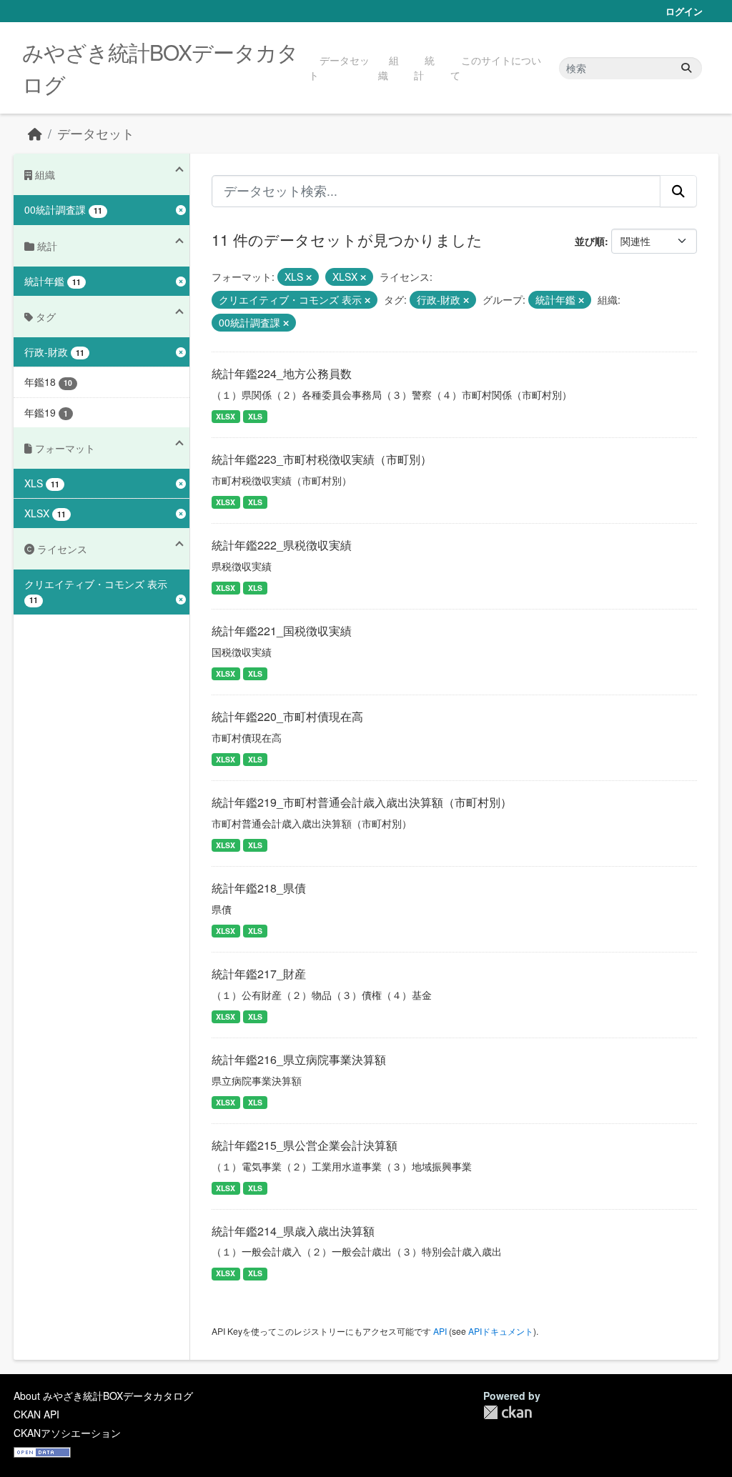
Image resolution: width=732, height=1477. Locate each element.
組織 (388, 67)
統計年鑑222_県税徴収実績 (282, 545)
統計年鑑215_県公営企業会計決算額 (304, 1145)
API (440, 1331)
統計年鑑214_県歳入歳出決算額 (293, 1231)
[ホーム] (35, 133)
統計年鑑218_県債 (259, 888)
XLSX (225, 416)
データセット (339, 67)
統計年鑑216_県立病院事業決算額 (299, 1059)
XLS (255, 416)
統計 (424, 67)
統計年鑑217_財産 (259, 973)
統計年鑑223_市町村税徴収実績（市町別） (322, 459)
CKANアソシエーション (67, 1433)
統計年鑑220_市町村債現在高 (287, 716)
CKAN (507, 1412)
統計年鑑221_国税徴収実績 (282, 630)
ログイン (684, 11)
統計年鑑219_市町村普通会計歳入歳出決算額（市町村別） (362, 802)
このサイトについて (495, 67)
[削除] (309, 277)
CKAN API (36, 1414)
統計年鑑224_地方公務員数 (282, 373)
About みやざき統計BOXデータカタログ (103, 1395)
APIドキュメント (500, 1331)
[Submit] (686, 68)
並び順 (590, 241)
